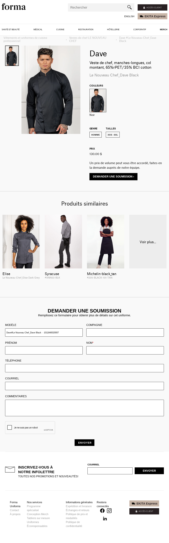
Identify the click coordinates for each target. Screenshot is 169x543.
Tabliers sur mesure (38, 518)
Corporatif (139, 29)
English (129, 16)
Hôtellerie (113, 29)
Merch (163, 29)
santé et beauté (11, 29)
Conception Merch (37, 514)
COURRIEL (12, 378)
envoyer (149, 470)
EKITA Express (155, 16)
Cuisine (60, 29)
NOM (89, 342)
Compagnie (94, 325)
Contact (14, 510)
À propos (15, 514)
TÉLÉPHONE (13, 360)
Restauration (85, 29)
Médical (38, 29)
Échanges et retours (77, 510)
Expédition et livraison (79, 506)
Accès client (154, 7)
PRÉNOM (11, 342)
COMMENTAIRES (16, 396)
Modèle (10, 325)
